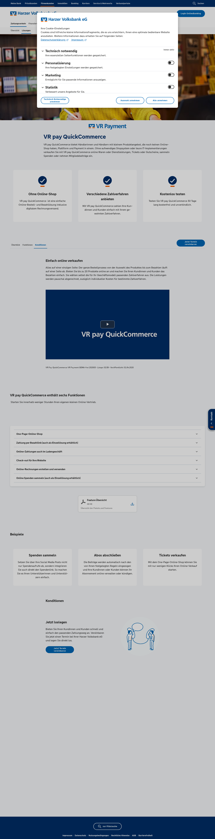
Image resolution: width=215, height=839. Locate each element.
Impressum (77, 39)
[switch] (171, 63)
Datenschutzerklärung (53, 39)
